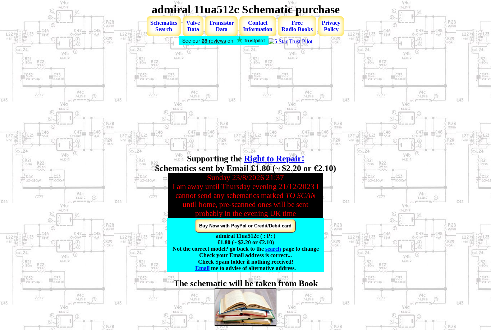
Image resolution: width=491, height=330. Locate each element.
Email (202, 268)
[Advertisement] (245, 100)
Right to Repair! (274, 158)
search (273, 249)
